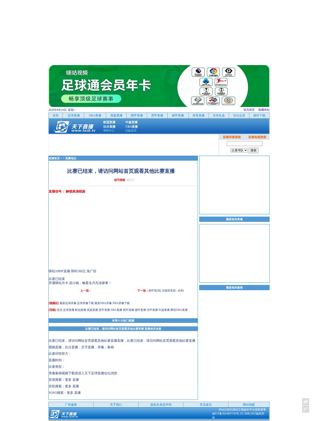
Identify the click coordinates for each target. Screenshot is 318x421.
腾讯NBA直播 (179, 310)
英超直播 (92, 310)
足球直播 (68, 310)
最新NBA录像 (103, 303)
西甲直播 (128, 310)
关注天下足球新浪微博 (305, 401)
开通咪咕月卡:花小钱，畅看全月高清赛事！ (80, 283)
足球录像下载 (85, 303)
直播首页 (54, 158)
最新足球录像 (68, 303)
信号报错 (119, 180)
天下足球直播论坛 (98, 373)
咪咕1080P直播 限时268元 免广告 (72, 271)
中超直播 (164, 310)
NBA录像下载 (121, 303)
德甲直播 (140, 310)
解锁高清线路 (75, 191)
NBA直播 (116, 310)
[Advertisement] (159, 32)
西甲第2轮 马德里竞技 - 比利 (166, 290)
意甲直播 (104, 310)
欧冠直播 (80, 310)
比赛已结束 (57, 279)
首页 (59, 310)
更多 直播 (72, 379)
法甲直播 (152, 310)
